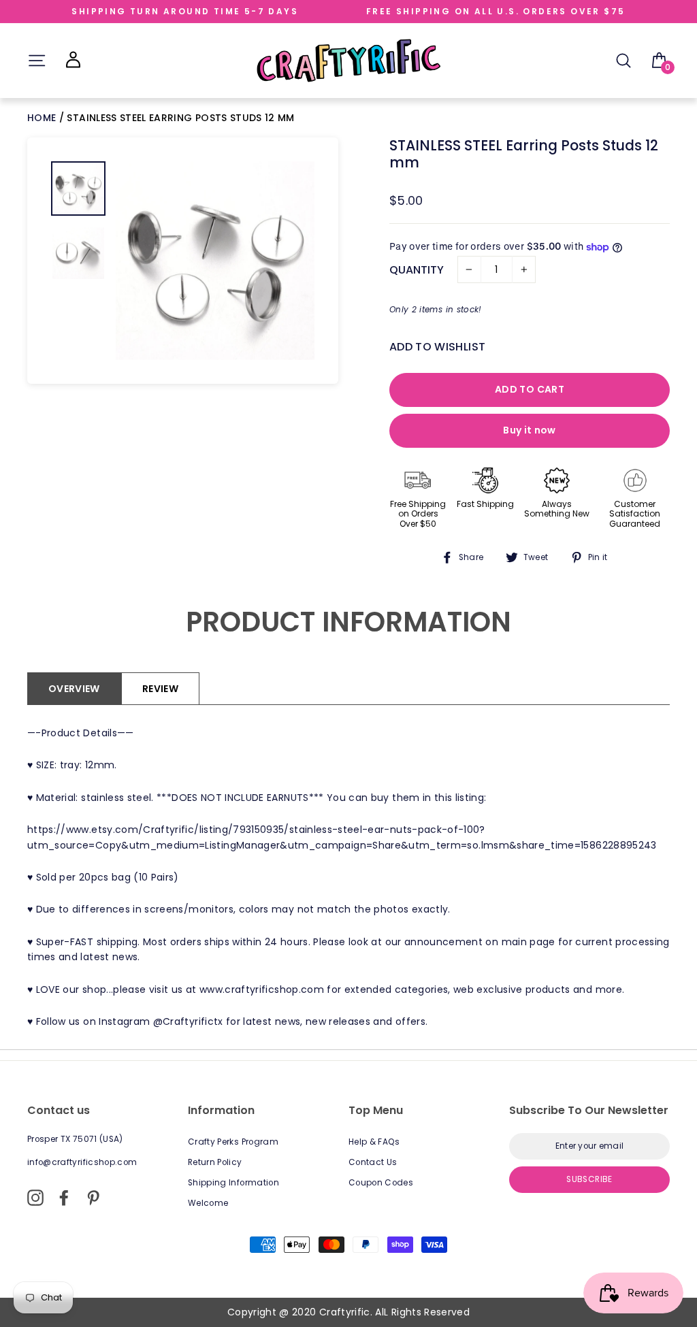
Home (43, 118)
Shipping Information (233, 1182)
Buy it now (529, 430)
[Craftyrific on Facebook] (64, 1198)
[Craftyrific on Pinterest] (93, 1198)
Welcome (208, 1203)
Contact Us (373, 1162)
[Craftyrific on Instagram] (35, 1198)
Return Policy (215, 1162)
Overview (74, 688)
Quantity (416, 270)
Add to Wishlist (437, 347)
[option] (215, 260)
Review (160, 688)
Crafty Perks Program (233, 1141)
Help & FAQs (374, 1141)
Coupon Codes (380, 1182)
